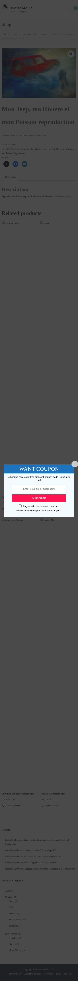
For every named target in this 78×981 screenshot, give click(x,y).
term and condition (49, 506)
